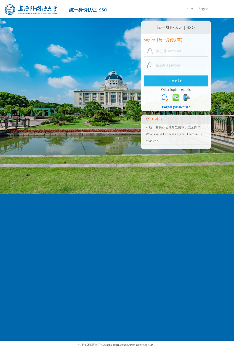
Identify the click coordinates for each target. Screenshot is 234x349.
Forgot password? (176, 107)
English (203, 9)
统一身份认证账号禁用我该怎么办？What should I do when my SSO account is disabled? (174, 134)
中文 (190, 9)
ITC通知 (156, 119)
